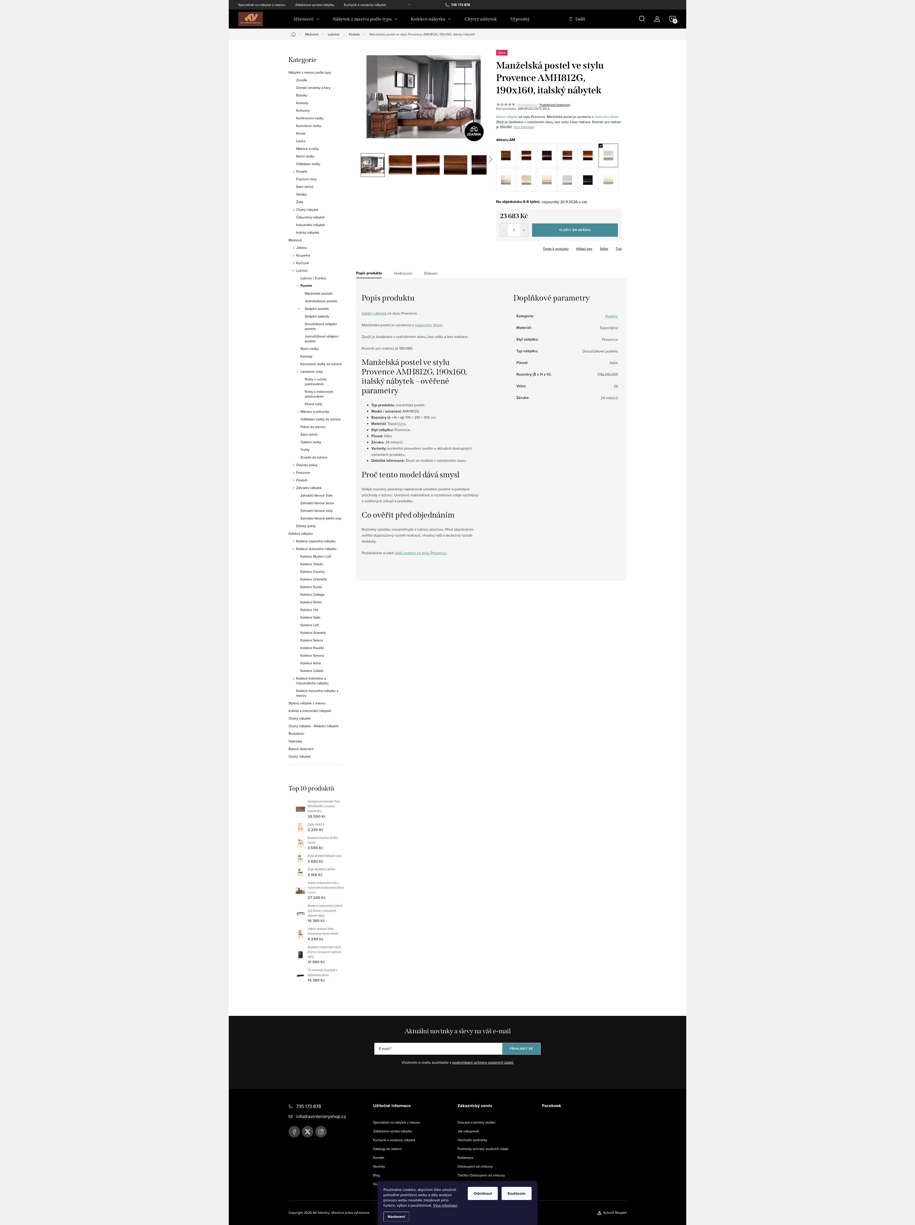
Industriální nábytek (310, 224)
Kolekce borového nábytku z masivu (317, 693)
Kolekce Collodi (311, 670)
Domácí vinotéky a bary (313, 87)
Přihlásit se (521, 1048)
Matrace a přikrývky (314, 411)
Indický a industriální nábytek (310, 710)
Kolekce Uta (309, 609)
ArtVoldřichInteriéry (294, 1131)
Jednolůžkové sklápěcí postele (321, 338)
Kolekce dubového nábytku (316, 548)
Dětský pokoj (305, 526)
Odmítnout (483, 1193)
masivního (601, 116)
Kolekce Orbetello (313, 579)
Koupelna (303, 255)
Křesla (300, 133)
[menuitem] (306, 19)
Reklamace (465, 1157)
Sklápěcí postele (317, 308)
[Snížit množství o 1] (504, 230)
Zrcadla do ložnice (313, 457)
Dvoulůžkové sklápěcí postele (321, 326)
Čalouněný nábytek (310, 217)
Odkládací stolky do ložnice (320, 419)
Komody (302, 103)
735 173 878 (308, 1106)
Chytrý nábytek (307, 209)
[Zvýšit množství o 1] (524, 230)
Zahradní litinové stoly (316, 510)
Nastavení (396, 1216)
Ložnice (302, 270)
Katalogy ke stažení (387, 1148)
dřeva (614, 116)
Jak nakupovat (468, 1131)
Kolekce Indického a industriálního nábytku (312, 681)
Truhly (305, 449)
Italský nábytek (507, 116)
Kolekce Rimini (311, 602)
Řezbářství (296, 733)
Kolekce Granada (312, 632)
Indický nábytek (307, 232)
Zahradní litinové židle (316, 495)
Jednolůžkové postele (321, 301)
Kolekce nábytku (301, 533)
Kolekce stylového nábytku (316, 541)
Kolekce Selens (311, 640)
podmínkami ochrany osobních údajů (482, 1062)
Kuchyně (302, 263)
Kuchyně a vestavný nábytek (365, 4)
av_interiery (321, 1131)
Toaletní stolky (310, 442)
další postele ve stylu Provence (420, 552)
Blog (376, 1175)
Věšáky (301, 194)
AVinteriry (307, 1131)
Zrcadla (301, 80)
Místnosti (295, 240)
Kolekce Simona (312, 655)
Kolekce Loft (309, 625)
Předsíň (301, 480)
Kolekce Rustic (311, 587)
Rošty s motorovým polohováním (319, 394)
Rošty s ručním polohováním (316, 381)
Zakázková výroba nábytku (314, 4)
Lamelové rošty (311, 371)
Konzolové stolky (308, 125)
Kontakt (378, 1157)
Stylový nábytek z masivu (307, 703)
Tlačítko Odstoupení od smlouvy (481, 1175)
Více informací (445, 1205)
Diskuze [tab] (430, 273)
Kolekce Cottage (312, 594)
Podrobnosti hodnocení (555, 105)
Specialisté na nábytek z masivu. (262, 4)
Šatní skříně (304, 186)
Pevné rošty (313, 404)
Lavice (300, 141)
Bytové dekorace (301, 748)
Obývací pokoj (306, 465)
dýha (402, 423)
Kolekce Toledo (311, 564)
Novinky (379, 1166)
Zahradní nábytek (309, 487)
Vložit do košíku (575, 230)
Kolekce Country (312, 571)
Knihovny (303, 110)
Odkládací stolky (308, 163)
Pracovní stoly (306, 179)
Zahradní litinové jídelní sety (320, 518)
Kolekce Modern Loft (315, 556)
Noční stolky (305, 156)
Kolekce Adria (310, 663)
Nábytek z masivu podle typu (310, 72)
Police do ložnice (312, 426)
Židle (299, 202)
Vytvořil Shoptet (614, 1212)
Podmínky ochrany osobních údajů (483, 1149)
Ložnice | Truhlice (313, 278)
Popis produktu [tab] (369, 273)
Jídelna (301, 247)
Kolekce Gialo (310, 617)
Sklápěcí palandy (317, 316)
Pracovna (303, 472)
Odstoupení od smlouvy (475, 1166)
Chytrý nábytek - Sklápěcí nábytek (313, 726)
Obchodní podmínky (472, 1140)
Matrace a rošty (307, 148)
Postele (301, 171)
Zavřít (522, 247)
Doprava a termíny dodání (476, 1122)
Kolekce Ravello (312, 647)
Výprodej (295, 741)
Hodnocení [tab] (403, 273)
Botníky (301, 95)
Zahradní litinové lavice (317, 503)
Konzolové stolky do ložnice (321, 364)
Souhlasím (517, 1193)
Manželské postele (318, 293)
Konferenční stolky (310, 118)
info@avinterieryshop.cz (321, 1116)
